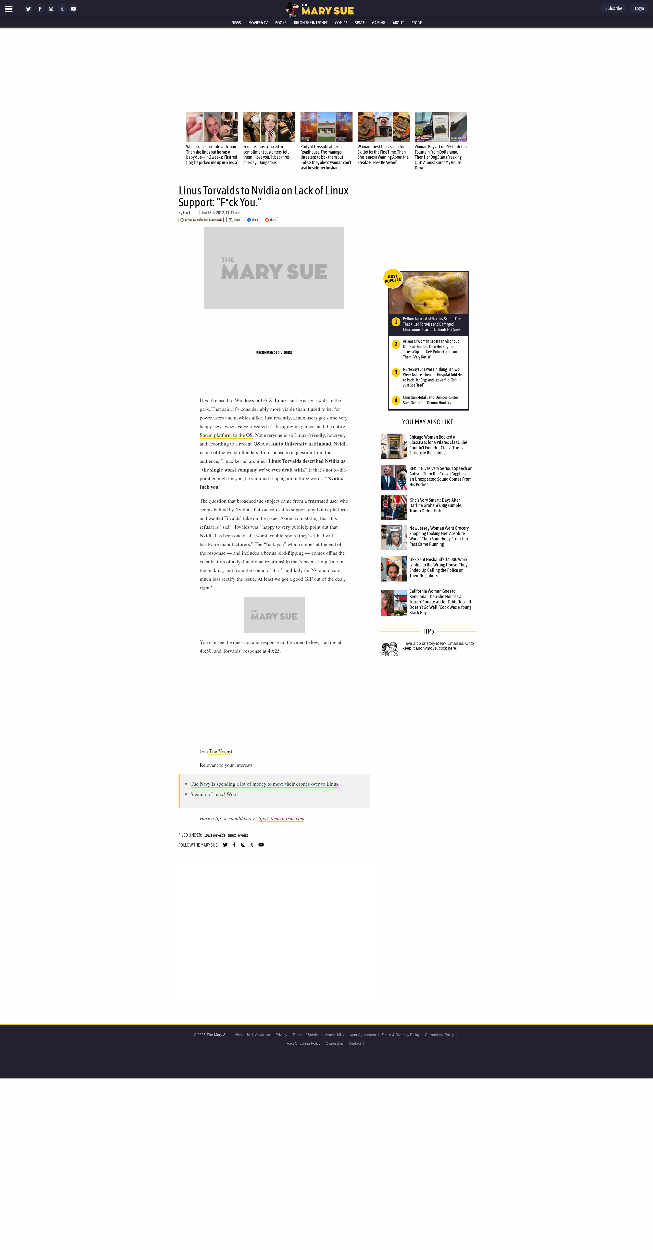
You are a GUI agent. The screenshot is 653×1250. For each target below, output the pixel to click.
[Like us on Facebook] (39, 12)
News (236, 22)
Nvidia (243, 835)
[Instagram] (51, 12)
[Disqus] (275, 932)
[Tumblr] (62, 12)
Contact (354, 1043)
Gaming (378, 22)
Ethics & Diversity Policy (400, 1035)
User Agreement (363, 1035)
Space (360, 22)
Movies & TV (258, 22)
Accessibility (334, 1035)
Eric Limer (190, 212)
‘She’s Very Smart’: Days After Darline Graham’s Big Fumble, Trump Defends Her (435, 505)
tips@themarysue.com (281, 818)
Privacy (281, 1035)
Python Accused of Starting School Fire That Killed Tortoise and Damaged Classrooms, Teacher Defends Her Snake (432, 324)
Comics (341, 22)
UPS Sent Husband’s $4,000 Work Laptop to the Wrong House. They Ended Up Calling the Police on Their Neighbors (438, 567)
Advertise (262, 1035)
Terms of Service (306, 1035)
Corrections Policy (439, 1035)
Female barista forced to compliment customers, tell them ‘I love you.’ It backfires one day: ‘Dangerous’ (266, 154)
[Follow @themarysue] (28, 12)
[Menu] (9, 9)
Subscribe (614, 8)
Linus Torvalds (214, 835)
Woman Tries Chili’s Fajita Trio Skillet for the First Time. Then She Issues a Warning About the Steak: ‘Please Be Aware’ (383, 154)
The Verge (219, 751)
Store (416, 22)
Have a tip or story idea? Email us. (433, 643)
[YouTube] (73, 12)
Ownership (334, 1043)
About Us (242, 1035)
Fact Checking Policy (303, 1043)
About (398, 22)
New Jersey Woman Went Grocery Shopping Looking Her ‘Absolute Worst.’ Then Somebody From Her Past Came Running (439, 536)
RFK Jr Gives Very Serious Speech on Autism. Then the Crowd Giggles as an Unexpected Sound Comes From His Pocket (440, 476)
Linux (232, 835)
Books (280, 22)
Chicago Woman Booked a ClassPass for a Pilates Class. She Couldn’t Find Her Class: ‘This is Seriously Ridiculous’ (438, 445)
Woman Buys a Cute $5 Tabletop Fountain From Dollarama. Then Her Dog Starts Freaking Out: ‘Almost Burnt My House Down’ (441, 157)
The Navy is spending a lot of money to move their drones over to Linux (265, 783)
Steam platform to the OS (226, 434)
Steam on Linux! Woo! (214, 794)
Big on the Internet (311, 22)
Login (639, 8)
